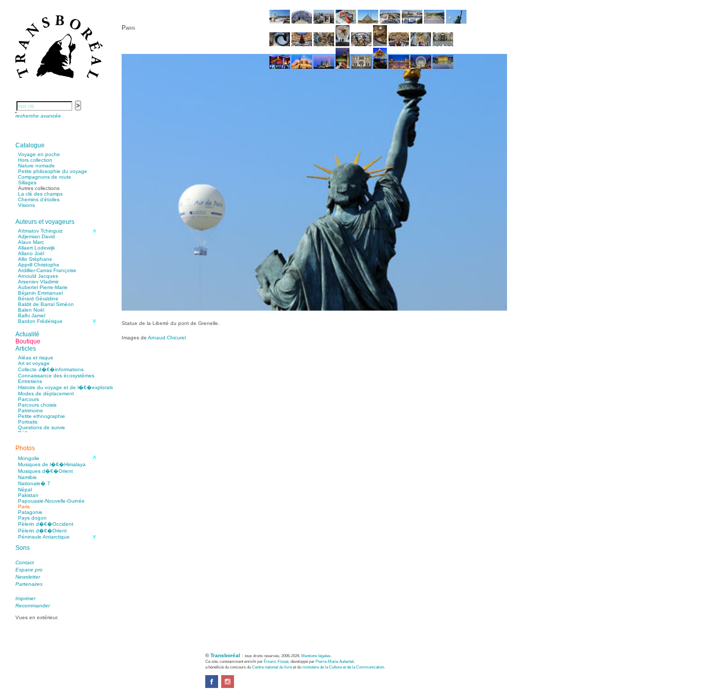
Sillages (27, 182)
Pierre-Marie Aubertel (335, 661)
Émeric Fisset (276, 661)
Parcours (28, 399)
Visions (26, 205)
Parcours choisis (37, 405)
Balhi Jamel (31, 315)
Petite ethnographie (41, 416)
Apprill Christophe (39, 264)
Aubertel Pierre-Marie (43, 287)
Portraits (27, 422)
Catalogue (30, 145)
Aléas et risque (35, 357)
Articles (25, 348)
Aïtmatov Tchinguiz (40, 231)
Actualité (27, 334)
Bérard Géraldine (38, 298)
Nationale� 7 (34, 483)
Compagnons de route (44, 177)
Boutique (28, 341)
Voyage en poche (39, 154)
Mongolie (29, 458)
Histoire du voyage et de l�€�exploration (68, 387)
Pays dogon (32, 518)
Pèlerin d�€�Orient (42, 530)
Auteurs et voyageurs (44, 221)
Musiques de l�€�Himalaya (52, 464)
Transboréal (225, 655)
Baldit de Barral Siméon (46, 304)
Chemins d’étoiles (39, 199)
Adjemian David (36, 236)
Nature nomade (36, 165)
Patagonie (30, 512)
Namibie (27, 477)
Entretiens (30, 381)
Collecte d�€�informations (51, 369)
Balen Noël (31, 310)
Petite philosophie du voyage (52, 171)
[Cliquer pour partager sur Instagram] (227, 686)
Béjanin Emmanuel (40, 293)
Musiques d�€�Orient (45, 471)
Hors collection (35, 160)
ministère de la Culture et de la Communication (343, 666)
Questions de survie (41, 427)
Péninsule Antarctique (44, 537)
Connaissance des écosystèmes (56, 375)
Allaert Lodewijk (36, 248)
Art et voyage (34, 363)
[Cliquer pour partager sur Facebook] (211, 686)
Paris (24, 506)
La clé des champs (40, 194)
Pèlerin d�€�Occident (45, 524)
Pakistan (28, 495)
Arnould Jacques (38, 276)
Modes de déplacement (46, 393)
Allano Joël (31, 253)
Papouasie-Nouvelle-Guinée (51, 501)
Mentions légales (315, 655)
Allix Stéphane (35, 259)
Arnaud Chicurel (167, 337)
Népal (25, 489)
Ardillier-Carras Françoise (47, 270)
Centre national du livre (272, 666)
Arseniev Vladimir (38, 281)
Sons (22, 547)
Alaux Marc (31, 242)
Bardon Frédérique (40, 321)
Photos (25, 448)
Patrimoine (30, 410)
